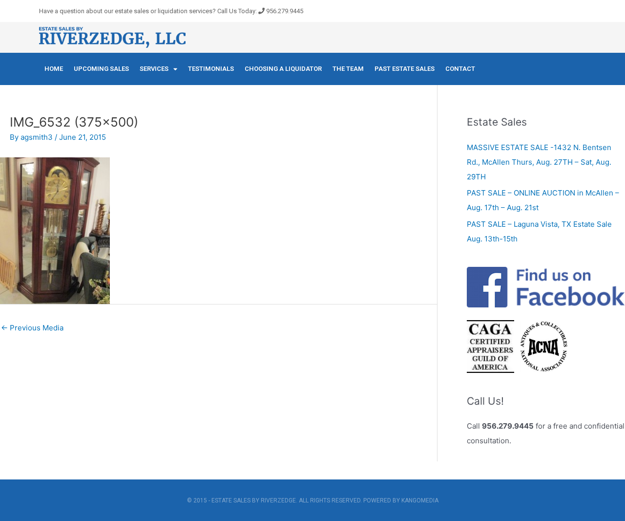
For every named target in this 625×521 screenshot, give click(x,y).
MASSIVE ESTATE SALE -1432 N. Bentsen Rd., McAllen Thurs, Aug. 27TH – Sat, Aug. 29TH (539, 162)
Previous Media (32, 327)
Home (53, 68)
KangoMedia (419, 500)
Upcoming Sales (101, 68)
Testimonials (211, 68)
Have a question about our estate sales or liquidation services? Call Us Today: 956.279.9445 (171, 11)
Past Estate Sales (405, 68)
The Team (348, 68)
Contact (460, 68)
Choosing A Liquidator (283, 68)
